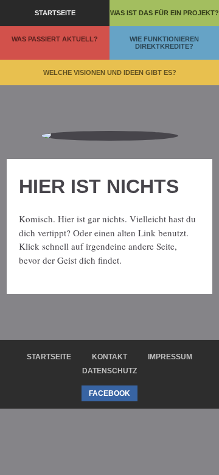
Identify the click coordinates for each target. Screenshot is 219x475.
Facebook (109, 393)
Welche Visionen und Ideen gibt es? (109, 72)
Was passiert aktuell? (55, 39)
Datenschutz (109, 371)
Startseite (55, 12)
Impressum (170, 357)
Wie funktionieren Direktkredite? (164, 43)
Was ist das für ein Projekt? (164, 12)
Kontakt (109, 357)
